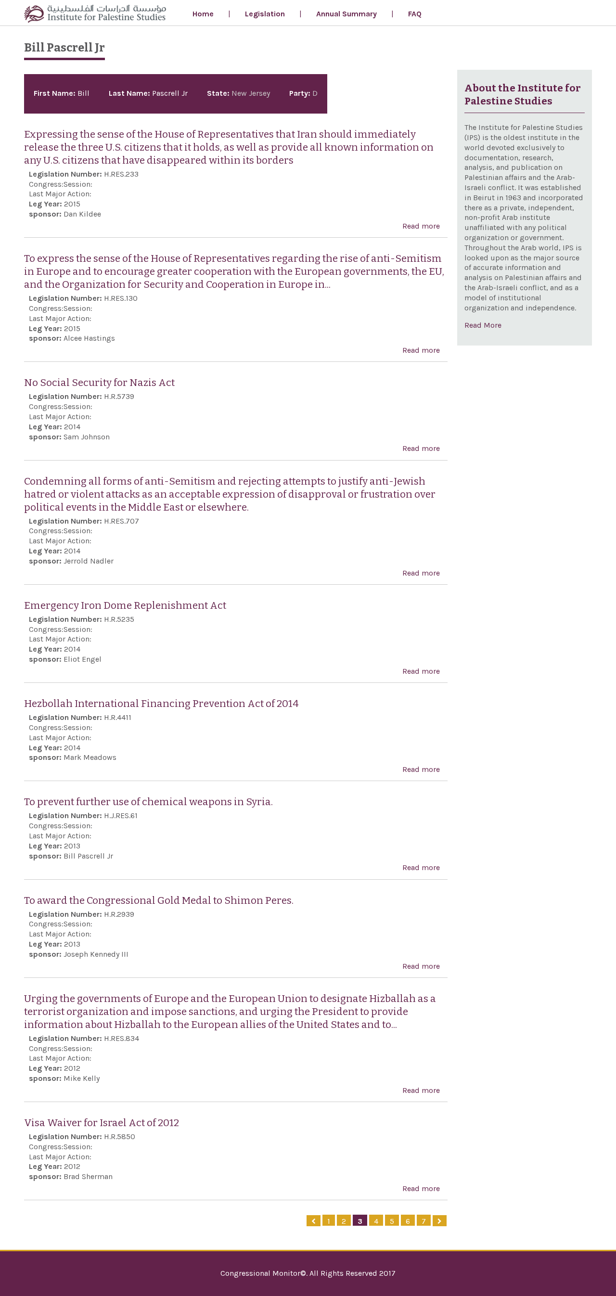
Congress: (46, 184)
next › (440, 1220)
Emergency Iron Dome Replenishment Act (125, 606)
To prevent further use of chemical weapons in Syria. (148, 802)
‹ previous (314, 1220)
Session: (78, 184)
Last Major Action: (60, 193)
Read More (482, 325)
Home (203, 13)
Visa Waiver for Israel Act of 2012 (101, 1123)
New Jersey (250, 93)
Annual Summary (346, 13)
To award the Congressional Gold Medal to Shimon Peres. (159, 901)
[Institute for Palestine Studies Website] (95, 15)
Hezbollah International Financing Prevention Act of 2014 (161, 704)
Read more (421, 226)
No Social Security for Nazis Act (99, 383)
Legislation (265, 13)
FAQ (415, 13)
